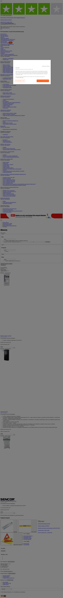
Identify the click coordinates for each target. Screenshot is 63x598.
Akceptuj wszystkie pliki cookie (42, 80)
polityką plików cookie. (20, 77)
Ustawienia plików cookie (20, 80)
